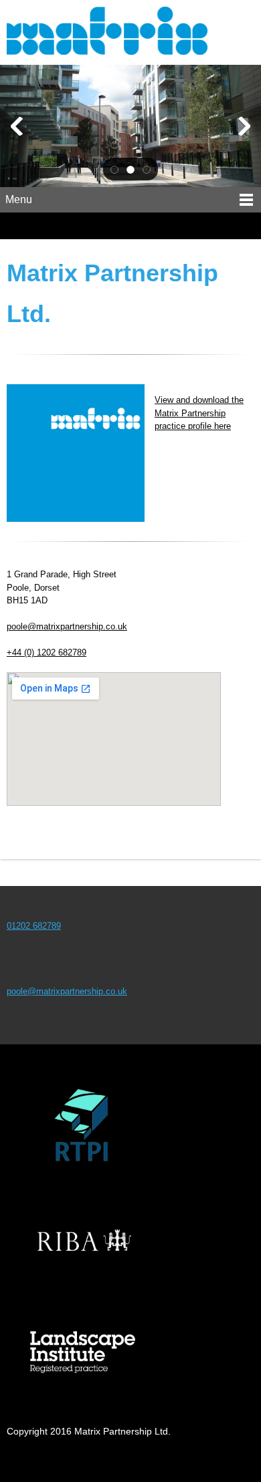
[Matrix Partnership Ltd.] (130, 32)
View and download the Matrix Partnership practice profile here (199, 413)
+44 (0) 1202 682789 (46, 652)
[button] (114, 169)
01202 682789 (34, 926)
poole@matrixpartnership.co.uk (67, 626)
